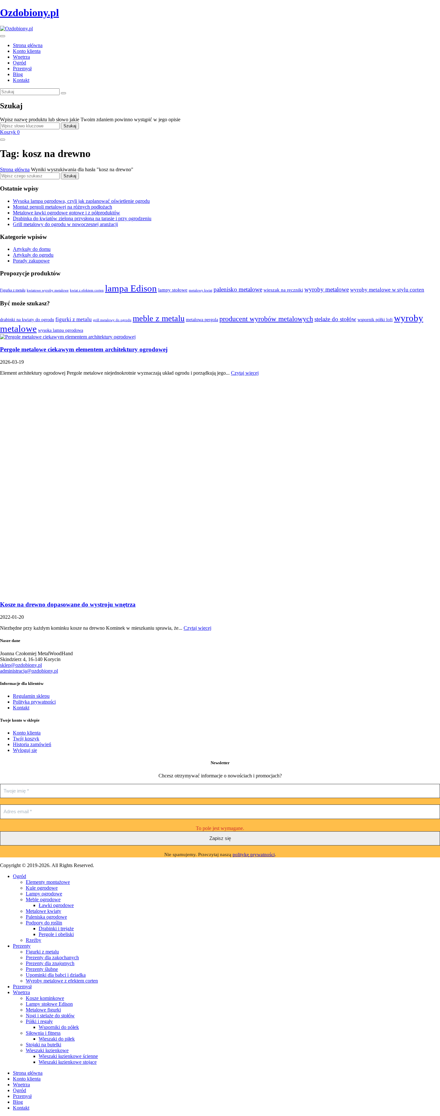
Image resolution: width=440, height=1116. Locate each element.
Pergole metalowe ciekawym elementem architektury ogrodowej (83, 349)
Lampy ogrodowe (44, 893)
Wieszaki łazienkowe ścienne (68, 1056)
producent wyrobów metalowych (266, 319)
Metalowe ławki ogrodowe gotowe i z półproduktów (66, 212)
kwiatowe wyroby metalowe (48, 290)
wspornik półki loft (375, 319)
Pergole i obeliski (56, 934)
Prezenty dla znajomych (50, 963)
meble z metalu (159, 318)
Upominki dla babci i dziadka (56, 975)
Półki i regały (39, 1021)
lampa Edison (131, 288)
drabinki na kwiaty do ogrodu (27, 319)
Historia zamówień (32, 744)
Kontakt (21, 707)
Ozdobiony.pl (29, 12)
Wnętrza (21, 992)
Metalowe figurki (43, 1009)
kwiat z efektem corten (87, 290)
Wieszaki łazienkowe (47, 1050)
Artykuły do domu (32, 249)
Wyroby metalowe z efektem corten (62, 980)
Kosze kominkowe (45, 998)
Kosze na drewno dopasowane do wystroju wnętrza (68, 604)
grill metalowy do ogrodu (112, 320)
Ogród (19, 876)
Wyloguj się (25, 750)
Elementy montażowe (48, 882)
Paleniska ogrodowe (46, 917)
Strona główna (15, 169)
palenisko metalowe (238, 289)
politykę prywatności (254, 854)
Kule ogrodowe (42, 888)
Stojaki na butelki (43, 1044)
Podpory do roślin (44, 922)
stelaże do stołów (335, 319)
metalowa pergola (202, 319)
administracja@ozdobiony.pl (29, 671)
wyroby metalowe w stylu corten (387, 290)
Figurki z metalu (42, 951)
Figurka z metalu (12, 290)
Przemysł (22, 986)
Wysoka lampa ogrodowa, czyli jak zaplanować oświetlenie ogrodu (81, 201)
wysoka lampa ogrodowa (60, 330)
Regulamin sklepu (31, 696)
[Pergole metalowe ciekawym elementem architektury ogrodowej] (68, 337)
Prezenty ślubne (42, 969)
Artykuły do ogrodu (33, 255)
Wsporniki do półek (59, 1027)
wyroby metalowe (326, 289)
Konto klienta (27, 733)
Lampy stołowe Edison (49, 1004)
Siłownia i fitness (43, 1033)
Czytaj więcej (245, 373)
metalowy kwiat (200, 290)
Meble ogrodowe (43, 899)
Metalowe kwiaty (43, 911)
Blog (18, 1102)
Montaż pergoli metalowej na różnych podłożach (62, 207)
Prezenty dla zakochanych (52, 957)
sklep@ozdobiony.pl (21, 665)
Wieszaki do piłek (57, 1039)
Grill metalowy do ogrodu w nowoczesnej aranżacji (65, 224)
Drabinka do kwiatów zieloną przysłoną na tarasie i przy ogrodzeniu (82, 218)
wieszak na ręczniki (283, 289)
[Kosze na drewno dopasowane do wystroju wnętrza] (151, 592)
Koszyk (10, 132)
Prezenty (22, 946)
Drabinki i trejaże (56, 928)
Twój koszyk (26, 738)
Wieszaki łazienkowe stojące (68, 1062)
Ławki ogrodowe (56, 905)
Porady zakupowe (31, 260)
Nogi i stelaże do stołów (50, 1015)
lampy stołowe (172, 289)
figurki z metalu (73, 319)
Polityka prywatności (34, 702)
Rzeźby (33, 940)
